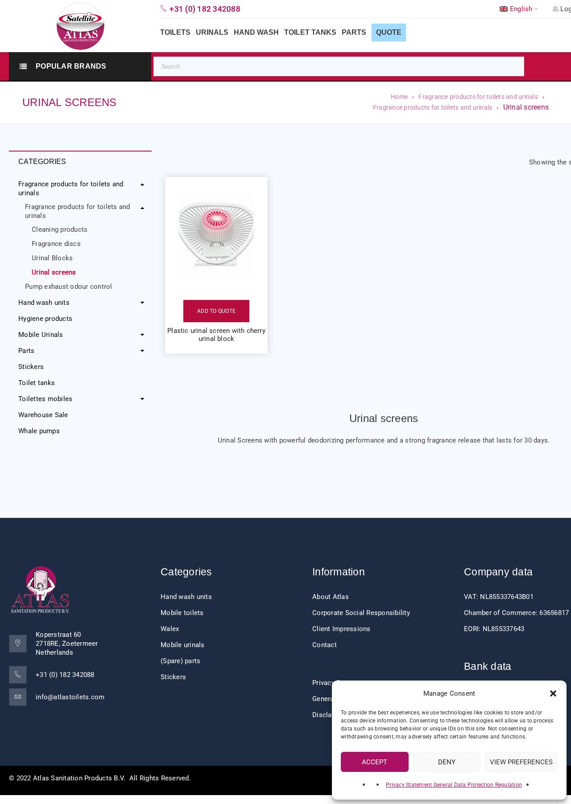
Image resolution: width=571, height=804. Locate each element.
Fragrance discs (56, 244)
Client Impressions (341, 629)
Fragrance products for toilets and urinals (478, 96)
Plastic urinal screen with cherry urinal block (216, 335)
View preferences (521, 762)
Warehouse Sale (43, 415)
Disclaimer (329, 715)
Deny (446, 762)
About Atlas (330, 597)
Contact (324, 645)
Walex (170, 629)
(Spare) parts (180, 661)
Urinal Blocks (52, 258)
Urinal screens (54, 272)
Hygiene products (45, 319)
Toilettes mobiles (45, 399)
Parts (26, 351)
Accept (374, 762)
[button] (553, 693)
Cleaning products (59, 230)
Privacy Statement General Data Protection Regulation (454, 785)
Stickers (31, 367)
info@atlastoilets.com (70, 697)
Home (399, 96)
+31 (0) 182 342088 (65, 675)
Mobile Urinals (40, 335)
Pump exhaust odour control (68, 287)
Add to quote (216, 311)
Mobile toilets (182, 613)
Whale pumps (39, 431)
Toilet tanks (36, 383)
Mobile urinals (183, 645)
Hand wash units (44, 303)
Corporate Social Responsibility (361, 613)
